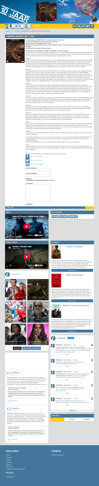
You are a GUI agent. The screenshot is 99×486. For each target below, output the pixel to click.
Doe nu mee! (72, 270)
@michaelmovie (88, 348)
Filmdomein (9, 31)
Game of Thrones (63, 216)
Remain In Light (19, 381)
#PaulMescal (59, 389)
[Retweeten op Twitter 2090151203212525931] (60, 405)
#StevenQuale (80, 362)
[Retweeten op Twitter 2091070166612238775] (60, 380)
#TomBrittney (59, 363)
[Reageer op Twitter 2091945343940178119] (56, 355)
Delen (10, 402)
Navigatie (37, 26)
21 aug (75, 385)
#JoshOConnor (67, 389)
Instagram (86, 419)
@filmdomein (67, 345)
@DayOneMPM (60, 352)
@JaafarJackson (71, 350)
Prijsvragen (17, 31)
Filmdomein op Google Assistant (15, 469)
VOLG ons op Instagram (36, 164)
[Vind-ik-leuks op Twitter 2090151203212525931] (63, 405)
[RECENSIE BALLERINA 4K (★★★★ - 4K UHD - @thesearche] (38, 289)
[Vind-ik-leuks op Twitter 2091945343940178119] (63, 355)
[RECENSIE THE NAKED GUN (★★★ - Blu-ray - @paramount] (15, 289)
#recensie (72, 348)
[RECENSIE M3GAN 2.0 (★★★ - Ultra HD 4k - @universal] (38, 334)
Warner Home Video (73, 216)
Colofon (8, 455)
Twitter (57, 419)
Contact (8, 460)
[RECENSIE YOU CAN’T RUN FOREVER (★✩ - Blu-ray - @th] (38, 312)
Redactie (8, 457)
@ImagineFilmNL (74, 402)
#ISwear (60, 400)
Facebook (71, 419)
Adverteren (9, 466)
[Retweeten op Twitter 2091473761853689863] (60, 366)
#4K (82, 348)
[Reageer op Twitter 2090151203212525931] (56, 405)
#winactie (73, 362)
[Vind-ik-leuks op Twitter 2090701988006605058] (63, 393)
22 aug (75, 371)
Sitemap (8, 464)
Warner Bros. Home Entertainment (48, 137)
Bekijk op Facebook (12, 400)
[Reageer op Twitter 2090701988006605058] (56, 393)
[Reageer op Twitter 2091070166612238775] (56, 380)
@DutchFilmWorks (72, 363)
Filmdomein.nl (10, 477)
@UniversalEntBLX (69, 352)
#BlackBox (61, 362)
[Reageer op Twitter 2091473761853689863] (56, 366)
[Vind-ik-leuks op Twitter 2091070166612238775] (63, 380)
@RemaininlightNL (84, 402)
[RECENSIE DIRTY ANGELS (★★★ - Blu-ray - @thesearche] (15, 334)
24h (74, 345)
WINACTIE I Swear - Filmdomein (17, 388)
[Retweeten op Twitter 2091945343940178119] (60, 355)
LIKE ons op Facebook (36, 156)
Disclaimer (9, 462)
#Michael (78, 348)
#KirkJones (82, 400)
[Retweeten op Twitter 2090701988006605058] (60, 393)
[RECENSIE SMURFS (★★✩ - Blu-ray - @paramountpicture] (15, 312)
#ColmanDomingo (81, 350)
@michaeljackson (61, 350)
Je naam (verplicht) (31, 168)
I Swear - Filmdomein (14, 427)
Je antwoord (29, 183)
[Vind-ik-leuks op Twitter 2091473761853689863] (63, 366)
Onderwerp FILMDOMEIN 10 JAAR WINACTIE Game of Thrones (40, 179)
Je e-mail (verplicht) (31, 173)
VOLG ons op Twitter (35, 160)
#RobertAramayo (60, 402)
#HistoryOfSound (63, 387)
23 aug (75, 360)
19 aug (75, 398)
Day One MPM (64, 137)
